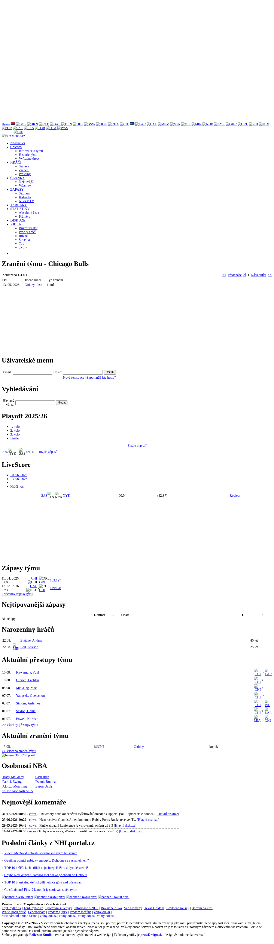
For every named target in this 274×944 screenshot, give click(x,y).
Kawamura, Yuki (27, 672)
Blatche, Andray (31, 640)
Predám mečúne (80, 912)
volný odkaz (102, 912)
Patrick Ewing (12, 781)
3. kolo (15, 434)
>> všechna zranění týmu (19, 751)
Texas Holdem (154, 908)
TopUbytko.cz (33, 908)
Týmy (23, 247)
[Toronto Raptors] (40, 128)
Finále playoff (137, 445)
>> (270, 275)
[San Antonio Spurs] (29, 128)
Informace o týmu (31, 151)
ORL (42, 582)
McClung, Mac (26, 688)
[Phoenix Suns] (264, 124)
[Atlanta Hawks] (13, 124)
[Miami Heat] (175, 124)
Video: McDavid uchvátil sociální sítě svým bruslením (40, 853)
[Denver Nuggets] (66, 124)
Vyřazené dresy (29, 158)
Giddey (139, 746)
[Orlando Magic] (243, 124)
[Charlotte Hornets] (113, 124)
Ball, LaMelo (29, 647)
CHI (34, 578)
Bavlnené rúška (111, 908)
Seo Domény (133, 908)
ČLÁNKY (17, 178)
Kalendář (25, 197)
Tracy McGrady (13, 777)
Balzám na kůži (202, 908)
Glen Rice (42, 777)
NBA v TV (26, 201)
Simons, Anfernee (28, 703)
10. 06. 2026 (18, 475)
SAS (28, 452)
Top (21, 243)
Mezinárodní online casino (19, 916)
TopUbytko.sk (11, 908)
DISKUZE (17, 220)
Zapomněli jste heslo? (101, 377)
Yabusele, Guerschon (30, 695)
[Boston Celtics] (21, 124)
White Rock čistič (14, 912)
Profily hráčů (27, 232)
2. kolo (15, 430)
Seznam (24, 193)
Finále (14, 438)
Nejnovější (26, 182)
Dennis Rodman (46, 781)
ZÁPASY (17, 189)
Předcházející (237, 275)
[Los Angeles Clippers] (140, 124)
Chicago (16, 147)
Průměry (24, 216)
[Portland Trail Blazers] (7, 128)
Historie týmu (28, 154)
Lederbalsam (36, 912)
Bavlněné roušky (177, 908)
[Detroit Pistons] (78, 124)
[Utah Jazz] (51, 128)
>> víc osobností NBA (17, 791)
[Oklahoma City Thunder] (231, 124)
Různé (23, 236)
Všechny (25, 185)
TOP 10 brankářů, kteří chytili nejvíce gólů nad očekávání (43, 882)
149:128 (55, 588)
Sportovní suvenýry (58, 908)
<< (224, 275)
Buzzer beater (28, 228)
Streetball (25, 239)
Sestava (24, 166)
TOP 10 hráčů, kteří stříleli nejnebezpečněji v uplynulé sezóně (46, 868)
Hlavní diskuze (168, 814)
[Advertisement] (130, 32)
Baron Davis (43, 786)
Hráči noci (17, 486)
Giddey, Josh (33, 285)
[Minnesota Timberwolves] (197, 124)
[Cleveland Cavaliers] (44, 124)
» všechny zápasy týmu (17, 594)
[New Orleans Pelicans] (208, 124)
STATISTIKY (20, 209)
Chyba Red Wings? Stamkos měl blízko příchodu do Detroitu (45, 875)
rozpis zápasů (48, 452)
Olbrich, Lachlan (27, 680)
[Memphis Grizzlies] (163, 124)
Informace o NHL (86, 908)
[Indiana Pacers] (132, 124)
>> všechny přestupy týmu (20, 725)
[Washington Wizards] (62, 128)
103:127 (55, 580)
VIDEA (15, 224)
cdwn (33, 814)
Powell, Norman (27, 719)
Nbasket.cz (17, 143)
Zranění (24, 170)
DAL (33, 586)
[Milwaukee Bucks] (186, 124)
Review (235, 495)
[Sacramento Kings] (18, 128)
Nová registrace (73, 377)
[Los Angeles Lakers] (152, 124)
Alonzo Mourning (14, 786)
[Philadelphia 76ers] (253, 124)
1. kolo (15, 426)
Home (6, 124)
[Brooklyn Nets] (32, 124)
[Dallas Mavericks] (55, 124)
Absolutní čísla (29, 212)
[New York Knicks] (219, 124)
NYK (5, 452)
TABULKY (18, 205)
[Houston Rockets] (101, 124)
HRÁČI (15, 162)
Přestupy (25, 174)
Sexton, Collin (26, 711)
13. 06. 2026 (18, 479)
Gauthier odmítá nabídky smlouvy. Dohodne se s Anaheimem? (46, 860)
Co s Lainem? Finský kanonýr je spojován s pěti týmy (40, 889)
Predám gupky (57, 912)
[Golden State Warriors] (89, 124)
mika (32, 831)
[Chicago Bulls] (124, 124)
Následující (258, 275)
